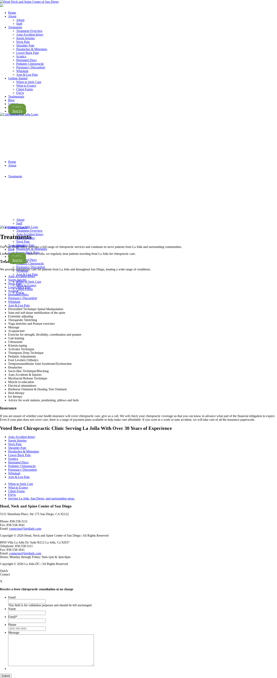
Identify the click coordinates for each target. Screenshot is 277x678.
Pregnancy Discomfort (30, 267)
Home (12, 161)
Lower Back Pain (19, 455)
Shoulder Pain (17, 448)
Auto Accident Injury (21, 437)
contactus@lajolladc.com (25, 528)
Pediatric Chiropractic (30, 263)
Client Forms (24, 289)
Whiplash (22, 270)
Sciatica (13, 458)
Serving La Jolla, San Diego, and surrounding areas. (41, 498)
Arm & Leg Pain (27, 274)
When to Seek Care (28, 281)
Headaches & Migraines (23, 451)
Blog (11, 249)
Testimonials (16, 245)
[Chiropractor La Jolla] (1, 5)
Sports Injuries (17, 440)
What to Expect (26, 285)
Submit (6, 675)
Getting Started (17, 227)
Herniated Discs (18, 462)
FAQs (20, 292)
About (12, 165)
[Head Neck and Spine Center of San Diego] (138, 2)
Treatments (15, 176)
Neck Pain (14, 283)
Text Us (17, 260)
